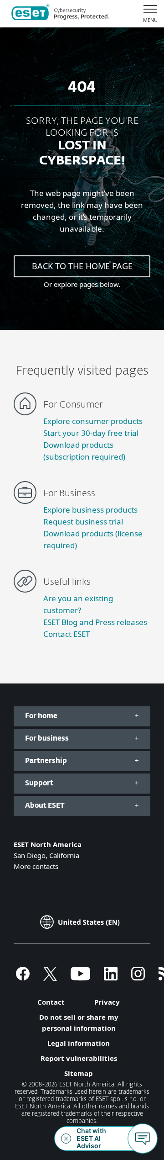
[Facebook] (23, 977)
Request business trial (83, 521)
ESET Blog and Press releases (95, 622)
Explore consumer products (93, 421)
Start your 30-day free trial (90, 433)
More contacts (36, 866)
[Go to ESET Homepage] (60, 13)
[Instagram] (138, 977)
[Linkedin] (111, 977)
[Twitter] (50, 977)
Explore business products (90, 509)
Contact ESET (66, 634)
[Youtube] (80, 977)
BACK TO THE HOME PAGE (82, 265)
